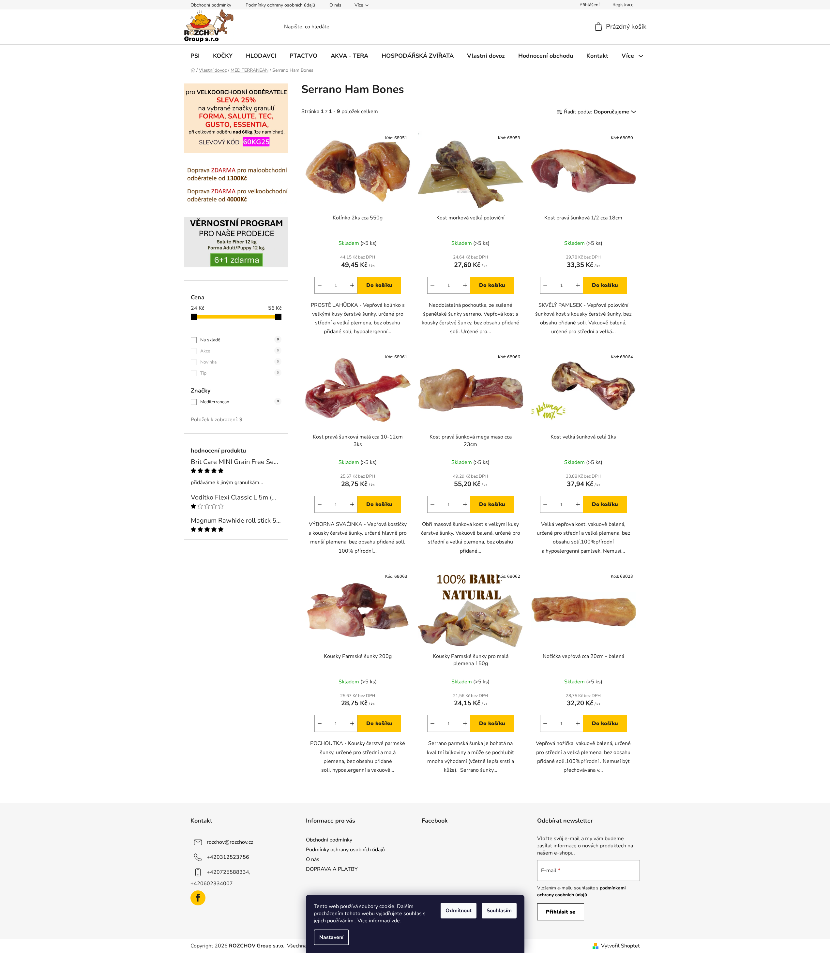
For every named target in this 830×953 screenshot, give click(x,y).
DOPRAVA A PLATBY (332, 869)
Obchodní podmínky (210, 5)
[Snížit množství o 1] (319, 285)
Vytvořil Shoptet (620, 945)
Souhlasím (499, 910)
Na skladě (239, 340)
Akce (239, 351)
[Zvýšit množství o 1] (352, 285)
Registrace (622, 5)
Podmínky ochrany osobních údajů (280, 5)
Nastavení (331, 937)
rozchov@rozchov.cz (230, 842)
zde (396, 920)
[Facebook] (197, 897)
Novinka (239, 362)
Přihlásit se (560, 912)
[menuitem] (195, 56)
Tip (239, 373)
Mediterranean (239, 402)
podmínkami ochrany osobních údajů (581, 891)
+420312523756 (228, 857)
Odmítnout (458, 910)
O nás (335, 5)
